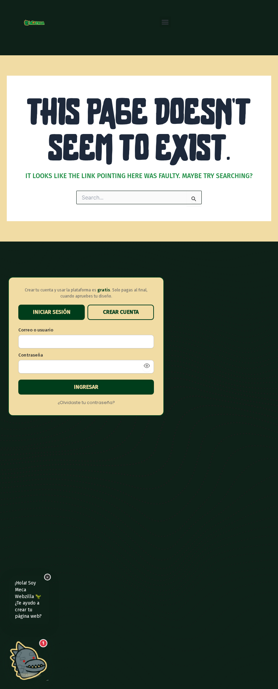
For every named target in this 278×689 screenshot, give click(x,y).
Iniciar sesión (52, 312)
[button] (165, 21)
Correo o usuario (35, 329)
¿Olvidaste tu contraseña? (86, 402)
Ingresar (86, 387)
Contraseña (30, 355)
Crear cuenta (121, 312)
